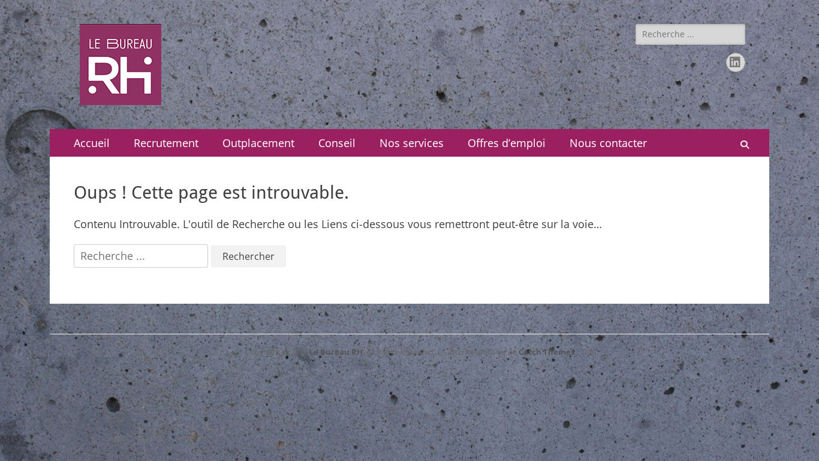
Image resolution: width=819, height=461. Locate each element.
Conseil (337, 143)
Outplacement (258, 143)
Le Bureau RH (336, 351)
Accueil (92, 143)
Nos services (412, 143)
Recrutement (166, 143)
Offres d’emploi (507, 143)
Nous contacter (608, 143)
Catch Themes (546, 351)
